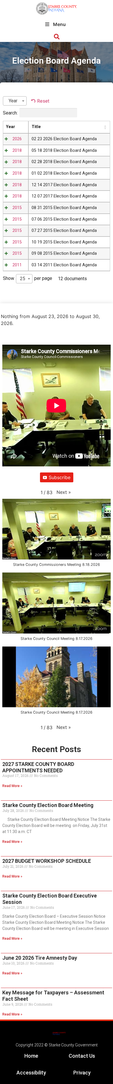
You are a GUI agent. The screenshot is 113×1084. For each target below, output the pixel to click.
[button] (57, 37)
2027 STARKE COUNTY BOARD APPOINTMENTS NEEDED (38, 767)
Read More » (12, 786)
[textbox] (14, 101)
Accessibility (31, 1073)
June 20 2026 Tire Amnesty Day (39, 958)
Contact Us (82, 1056)
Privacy (82, 1073)
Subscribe (59, 477)
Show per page (27, 278)
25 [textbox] (22, 278)
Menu (59, 24)
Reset (43, 101)
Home (31, 1056)
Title (36, 126)
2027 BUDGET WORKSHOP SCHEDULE (46, 861)
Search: (10, 113)
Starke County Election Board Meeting (47, 805)
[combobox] (15, 101)
